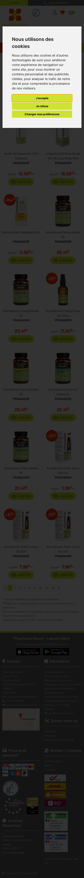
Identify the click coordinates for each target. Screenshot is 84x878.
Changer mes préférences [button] (42, 114)
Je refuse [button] (42, 106)
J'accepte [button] (42, 98)
